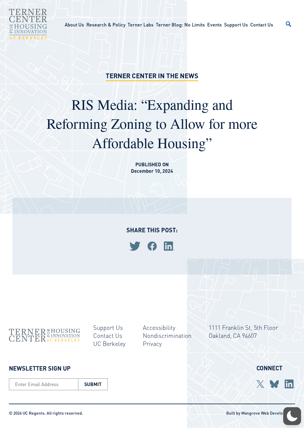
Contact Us (261, 24)
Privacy (152, 343)
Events (214, 24)
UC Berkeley (109, 343)
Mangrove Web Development (268, 413)
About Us (74, 24)
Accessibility (159, 327)
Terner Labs (140, 24)
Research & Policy (105, 24)
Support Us (236, 24)
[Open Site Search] (288, 24)
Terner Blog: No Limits (180, 24)
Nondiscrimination (167, 335)
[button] (292, 416)
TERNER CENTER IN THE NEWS (152, 75)
